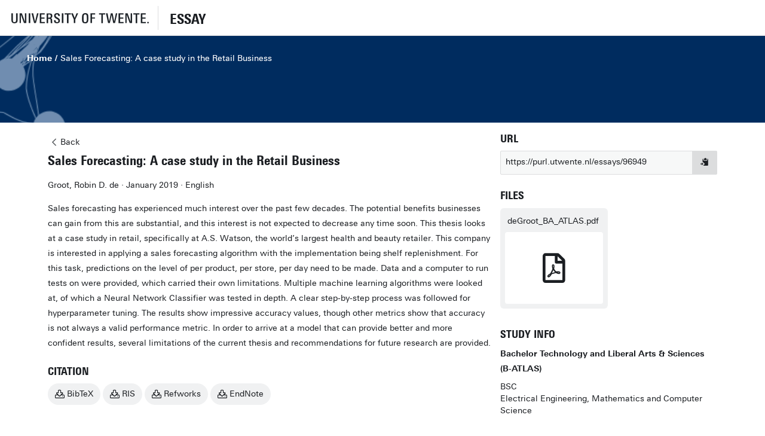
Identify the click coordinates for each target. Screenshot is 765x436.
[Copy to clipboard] (704, 163)
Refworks (182, 394)
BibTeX (80, 394)
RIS (128, 394)
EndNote (247, 394)
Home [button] (39, 58)
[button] (79, 17)
